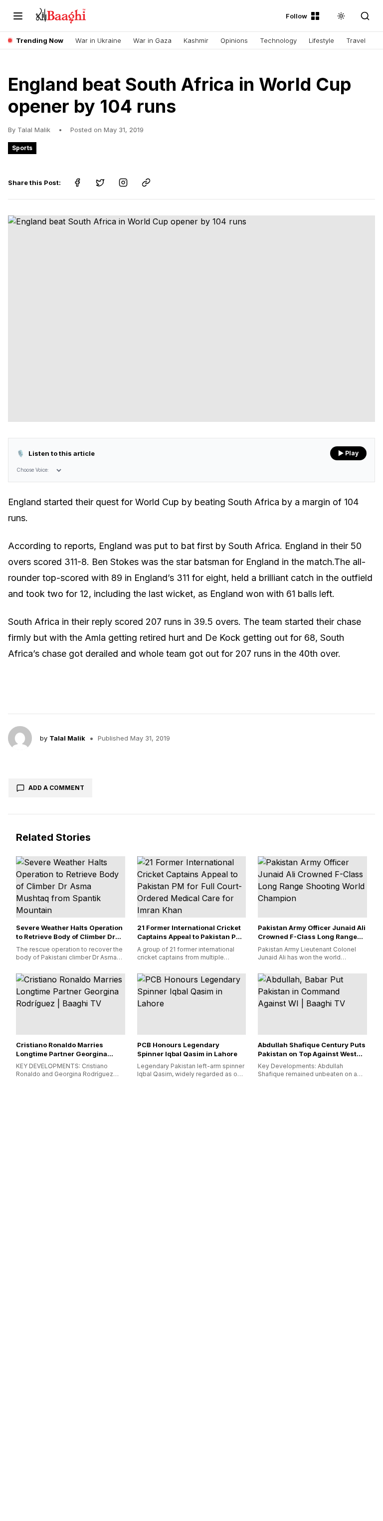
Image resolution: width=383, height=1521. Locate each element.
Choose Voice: (32, 470)
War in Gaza (152, 40)
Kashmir (196, 40)
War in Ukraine (98, 40)
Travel (356, 40)
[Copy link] (146, 182)
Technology (278, 40)
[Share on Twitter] (100, 182)
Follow (296, 16)
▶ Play (348, 453)
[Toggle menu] (18, 16)
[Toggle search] (365, 16)
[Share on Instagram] (123, 182)
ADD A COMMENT (56, 787)
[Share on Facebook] (77, 182)
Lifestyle (321, 40)
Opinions (234, 40)
